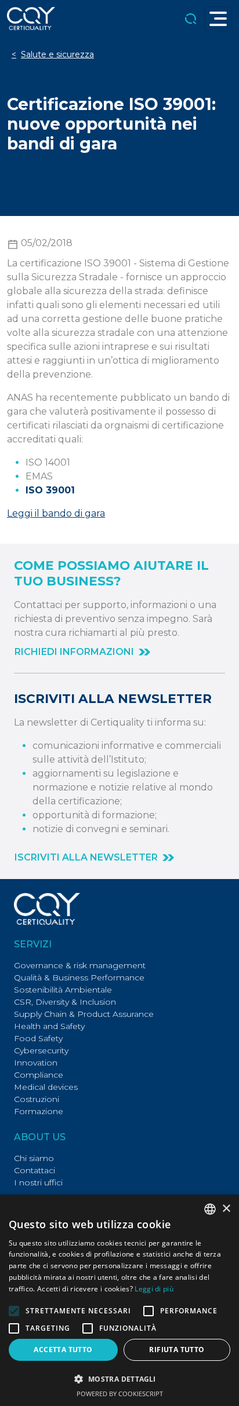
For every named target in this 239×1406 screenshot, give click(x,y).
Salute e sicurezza (57, 54)
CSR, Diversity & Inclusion (65, 1002)
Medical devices (46, 1087)
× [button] (226, 1208)
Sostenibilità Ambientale (63, 989)
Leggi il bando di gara (56, 513)
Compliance (38, 1075)
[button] (82, 652)
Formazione (38, 1111)
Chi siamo (34, 1158)
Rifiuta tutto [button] (176, 1349)
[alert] (119, 1300)
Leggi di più (154, 1289)
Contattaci (34, 1170)
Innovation (35, 1062)
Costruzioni (36, 1099)
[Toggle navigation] (218, 18)
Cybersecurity (41, 1050)
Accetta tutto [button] (63, 1349)
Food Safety (38, 1038)
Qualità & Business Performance (79, 977)
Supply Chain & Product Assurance (84, 1014)
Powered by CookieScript (120, 1393)
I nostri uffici (38, 1182)
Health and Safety (49, 1026)
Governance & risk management (80, 965)
